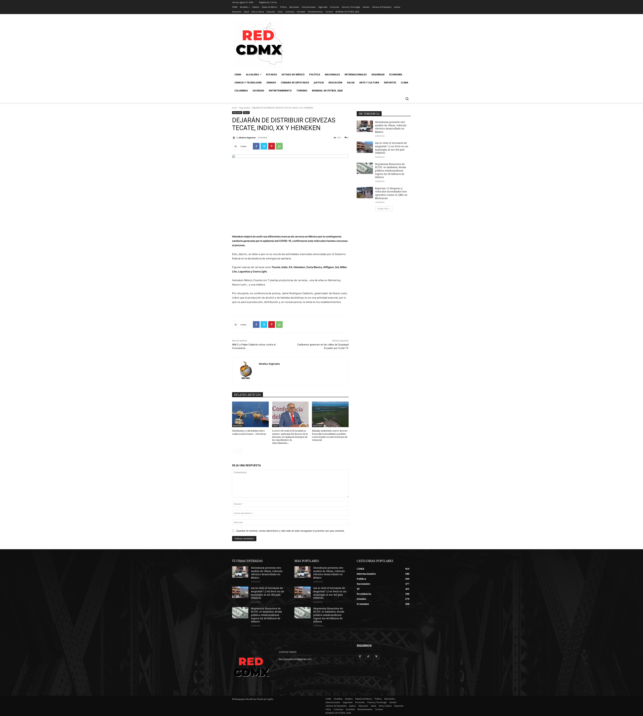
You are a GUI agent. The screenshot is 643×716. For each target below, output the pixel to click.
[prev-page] (234, 451)
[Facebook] (256, 146)
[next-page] (239, 451)
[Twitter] (264, 146)
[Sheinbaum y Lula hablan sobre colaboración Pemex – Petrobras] (250, 414)
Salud (246, 112)
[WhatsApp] (279, 146)
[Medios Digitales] (234, 137)
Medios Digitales (247, 137)
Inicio (234, 107)
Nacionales (244, 107)
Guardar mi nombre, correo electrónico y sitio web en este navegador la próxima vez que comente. (290, 530)
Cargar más (382, 208)
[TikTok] (368, 656)
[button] (407, 99)
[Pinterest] (271, 146)
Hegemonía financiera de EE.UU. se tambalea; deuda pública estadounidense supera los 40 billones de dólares (390, 170)
